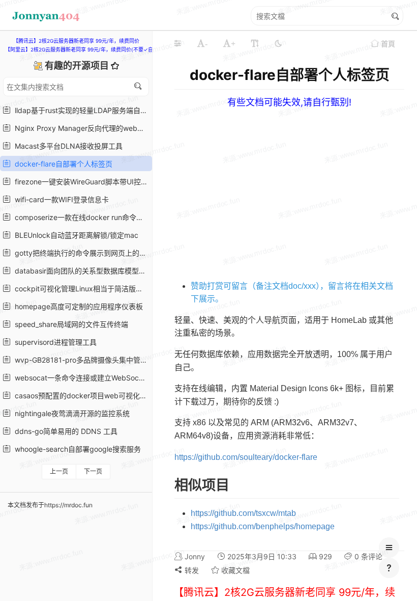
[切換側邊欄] (177, 43)
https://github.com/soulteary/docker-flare (245, 457)
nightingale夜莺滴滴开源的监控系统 (70, 413)
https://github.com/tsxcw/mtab (243, 513)
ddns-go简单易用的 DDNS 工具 (64, 431)
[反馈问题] (389, 568)
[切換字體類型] (254, 43)
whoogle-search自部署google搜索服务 (76, 449)
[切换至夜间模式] (278, 43)
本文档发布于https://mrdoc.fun (50, 505)
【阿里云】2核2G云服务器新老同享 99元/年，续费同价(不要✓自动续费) (87, 49)
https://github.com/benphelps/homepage (263, 526)
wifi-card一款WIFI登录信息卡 (60, 199)
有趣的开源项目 (78, 65)
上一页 (59, 471)
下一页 (93, 471)
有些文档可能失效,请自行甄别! (289, 102)
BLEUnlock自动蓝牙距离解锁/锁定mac (74, 235)
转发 (191, 570)
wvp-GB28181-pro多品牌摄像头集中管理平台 (80, 360)
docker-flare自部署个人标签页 (61, 163)
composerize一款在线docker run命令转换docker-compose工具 (80, 217)
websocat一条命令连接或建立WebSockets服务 (80, 377)
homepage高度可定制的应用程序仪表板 (77, 306)
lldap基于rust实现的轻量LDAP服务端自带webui (80, 110)
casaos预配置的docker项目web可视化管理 (80, 395)
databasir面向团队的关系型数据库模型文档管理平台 (80, 270)
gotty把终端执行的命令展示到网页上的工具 (80, 253)
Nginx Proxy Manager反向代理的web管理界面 (80, 128)
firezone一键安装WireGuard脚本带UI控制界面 (80, 181)
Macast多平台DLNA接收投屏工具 (67, 146)
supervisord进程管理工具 (54, 342)
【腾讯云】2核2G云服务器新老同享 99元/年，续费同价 (76, 41)
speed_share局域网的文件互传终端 (69, 324)
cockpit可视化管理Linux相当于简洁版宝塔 (80, 288)
